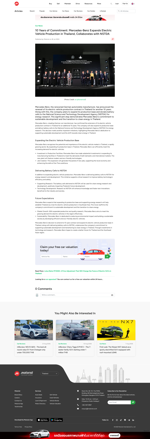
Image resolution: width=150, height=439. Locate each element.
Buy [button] (50, 4)
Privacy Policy (28, 427)
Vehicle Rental (54, 401)
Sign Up (125, 3)
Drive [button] (78, 4)
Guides (91, 11)
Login (117, 3)
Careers (17, 398)
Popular (42, 11)
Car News (39, 26)
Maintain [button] (67, 4)
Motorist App (19, 404)
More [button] (99, 4)
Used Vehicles (54, 398)
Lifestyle (103, 11)
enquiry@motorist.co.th (89, 409)
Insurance (38, 398)
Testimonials (19, 406)
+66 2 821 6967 (87, 405)
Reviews (78, 11)
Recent (32, 11)
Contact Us (18, 401)
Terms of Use (18, 427)
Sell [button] (58, 4)
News (65, 11)
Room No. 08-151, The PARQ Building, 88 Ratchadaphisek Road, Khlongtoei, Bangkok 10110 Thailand (93, 393)
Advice (53, 11)
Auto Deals (38, 395)
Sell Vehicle (53, 395)
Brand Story (18, 395)
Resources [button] (88, 4)
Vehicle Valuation (55, 404)
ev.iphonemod (80, 99)
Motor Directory (40, 404)
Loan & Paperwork (41, 401)
